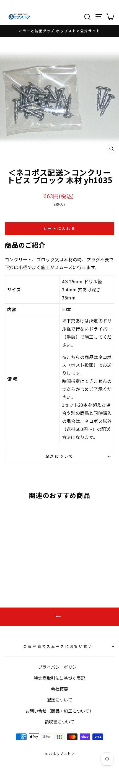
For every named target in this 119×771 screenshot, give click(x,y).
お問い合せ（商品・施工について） (59, 711)
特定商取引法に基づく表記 (59, 678)
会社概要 (59, 689)
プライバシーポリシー (59, 667)
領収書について (59, 721)
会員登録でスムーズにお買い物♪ (58, 646)
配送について (59, 456)
